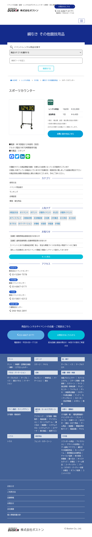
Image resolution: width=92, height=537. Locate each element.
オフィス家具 (75, 470)
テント (10, 359)
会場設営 (13, 196)
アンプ (77, 395)
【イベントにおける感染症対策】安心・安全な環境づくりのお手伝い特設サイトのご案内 (43, 245)
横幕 (11, 367)
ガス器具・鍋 (66, 414)
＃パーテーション (25, 223)
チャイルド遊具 (66, 456)
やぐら (45, 364)
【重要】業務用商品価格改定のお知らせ (25, 236)
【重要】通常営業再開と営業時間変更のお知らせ (28, 240)
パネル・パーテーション (17, 372)
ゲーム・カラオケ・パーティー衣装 (72, 466)
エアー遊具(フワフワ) (72, 445)
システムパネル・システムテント (45, 426)
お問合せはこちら (64, 6)
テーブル (64, 364)
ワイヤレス (74, 389)
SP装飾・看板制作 (14, 414)
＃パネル (13, 223)
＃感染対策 (27, 218)
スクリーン (71, 383)
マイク (80, 383)
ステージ (38, 359)
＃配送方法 (14, 212)
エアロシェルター (21, 367)
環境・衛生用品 (15, 201)
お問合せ (10, 503)
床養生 (72, 461)
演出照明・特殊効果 (68, 386)
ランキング (14, 192)
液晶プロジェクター (68, 378)
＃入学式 (63, 218)
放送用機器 (67, 401)
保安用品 (38, 436)
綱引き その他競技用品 (72, 448)
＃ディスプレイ (15, 218)
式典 (36, 372)
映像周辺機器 (70, 392)
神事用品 (48, 378)
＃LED (55, 212)
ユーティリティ (70, 464)
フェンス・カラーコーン (42, 441)
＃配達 (50, 223)
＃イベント (24, 212)
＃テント (33, 212)
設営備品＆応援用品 (74, 453)
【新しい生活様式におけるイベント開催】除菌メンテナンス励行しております (39, 250)
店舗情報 (10, 497)
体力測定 (78, 456)
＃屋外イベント (66, 212)
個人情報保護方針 (14, 515)
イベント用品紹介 (16, 187)
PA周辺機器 (67, 395)
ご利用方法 (11, 492)
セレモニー (38, 378)
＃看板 (36, 223)
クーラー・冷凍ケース (69, 420)
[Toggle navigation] (81, 21)
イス (71, 364)
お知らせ (10, 486)
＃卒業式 (54, 218)
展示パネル (17, 381)
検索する (47, 68)
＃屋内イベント (45, 212)
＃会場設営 (38, 218)
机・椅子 (65, 359)
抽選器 (44, 425)
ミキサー (81, 392)
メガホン (77, 401)
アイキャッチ (39, 416)
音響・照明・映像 (68, 372)
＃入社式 (72, 218)
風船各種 (43, 419)
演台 (46, 381)
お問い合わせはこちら (65, 134)
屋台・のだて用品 (71, 423)
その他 (64, 436)
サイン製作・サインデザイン (18, 409)
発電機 (63, 459)
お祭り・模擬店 (67, 409)
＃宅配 (57, 223)
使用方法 (13, 182)
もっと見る (46, 257)
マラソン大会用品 (73, 444)
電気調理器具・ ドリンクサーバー (72, 416)
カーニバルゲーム (46, 422)
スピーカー (79, 398)
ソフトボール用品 (67, 441)
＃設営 (43, 223)
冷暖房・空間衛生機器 (22, 364)
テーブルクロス (12, 378)
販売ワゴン (53, 431)
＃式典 (46, 218)
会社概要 (10, 509)
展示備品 (43, 431)
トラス (10, 436)
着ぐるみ (72, 459)
